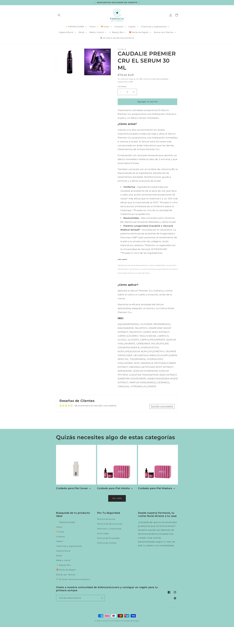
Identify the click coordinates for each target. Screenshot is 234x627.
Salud (59, 555)
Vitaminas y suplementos (69, 546)
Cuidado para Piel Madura (155, 488)
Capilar (59, 541)
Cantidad (122, 86)
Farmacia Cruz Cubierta (111, 621)
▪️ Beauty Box (63, 565)
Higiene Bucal (63, 551)
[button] (59, 15)
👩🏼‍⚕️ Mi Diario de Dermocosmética (73, 579)
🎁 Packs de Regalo (66, 570)
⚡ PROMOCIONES (65, 522)
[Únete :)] (102, 598)
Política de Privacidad (108, 538)
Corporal (60, 536)
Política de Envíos (106, 519)
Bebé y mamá (63, 560)
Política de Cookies (107, 543)
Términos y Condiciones (109, 528)
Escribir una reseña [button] (162, 406)
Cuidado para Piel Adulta (113, 488)
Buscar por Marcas (65, 574)
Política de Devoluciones (109, 524)
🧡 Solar (60, 532)
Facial (59, 527)
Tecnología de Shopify (130, 621)
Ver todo (117, 498)
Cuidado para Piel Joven (72, 488)
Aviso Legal (103, 533)
